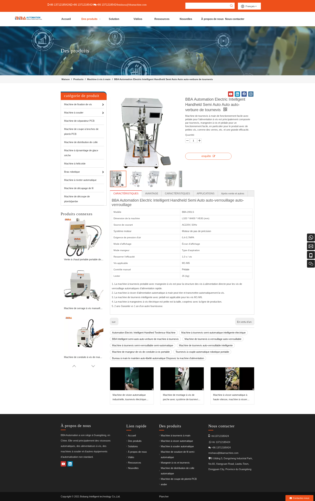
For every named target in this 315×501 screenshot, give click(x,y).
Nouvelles (133, 468)
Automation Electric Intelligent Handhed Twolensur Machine (143, 332)
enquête (206, 156)
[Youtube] (230, 94)
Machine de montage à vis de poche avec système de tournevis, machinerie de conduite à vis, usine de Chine (181, 397)
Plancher (164, 496)
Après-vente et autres (232, 193)
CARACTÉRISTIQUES (125, 193)
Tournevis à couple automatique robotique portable (202, 351)
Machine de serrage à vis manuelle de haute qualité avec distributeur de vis (83, 308)
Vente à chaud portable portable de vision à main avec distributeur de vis (83, 259)
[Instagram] (250, 94)
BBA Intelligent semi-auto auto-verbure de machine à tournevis (145, 339)
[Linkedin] (237, 94)
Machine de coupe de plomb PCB (179, 478)
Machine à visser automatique (177, 441)
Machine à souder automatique (177, 446)
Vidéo (131, 457)
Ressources (134, 462)
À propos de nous (137, 451)
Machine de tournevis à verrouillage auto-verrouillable (213, 339)
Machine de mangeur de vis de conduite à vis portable (141, 351)
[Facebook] (244, 94)
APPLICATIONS (205, 193)
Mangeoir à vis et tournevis (175, 462)
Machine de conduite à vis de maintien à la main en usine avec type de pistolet (83, 357)
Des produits (135, 441)
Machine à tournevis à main (175, 435)
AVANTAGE (151, 193)
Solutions (133, 446)
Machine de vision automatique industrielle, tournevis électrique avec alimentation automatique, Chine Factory (129, 397)
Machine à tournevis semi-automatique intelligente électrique (213, 332)
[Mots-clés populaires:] (231, 6)
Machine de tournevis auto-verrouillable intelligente (206, 345)
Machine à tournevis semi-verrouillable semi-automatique (142, 345)
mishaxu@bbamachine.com (223, 453)
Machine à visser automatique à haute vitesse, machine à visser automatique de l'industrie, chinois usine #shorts (231, 397)
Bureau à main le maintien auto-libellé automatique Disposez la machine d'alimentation (158, 358)
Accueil (132, 435)
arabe (164, 484)
